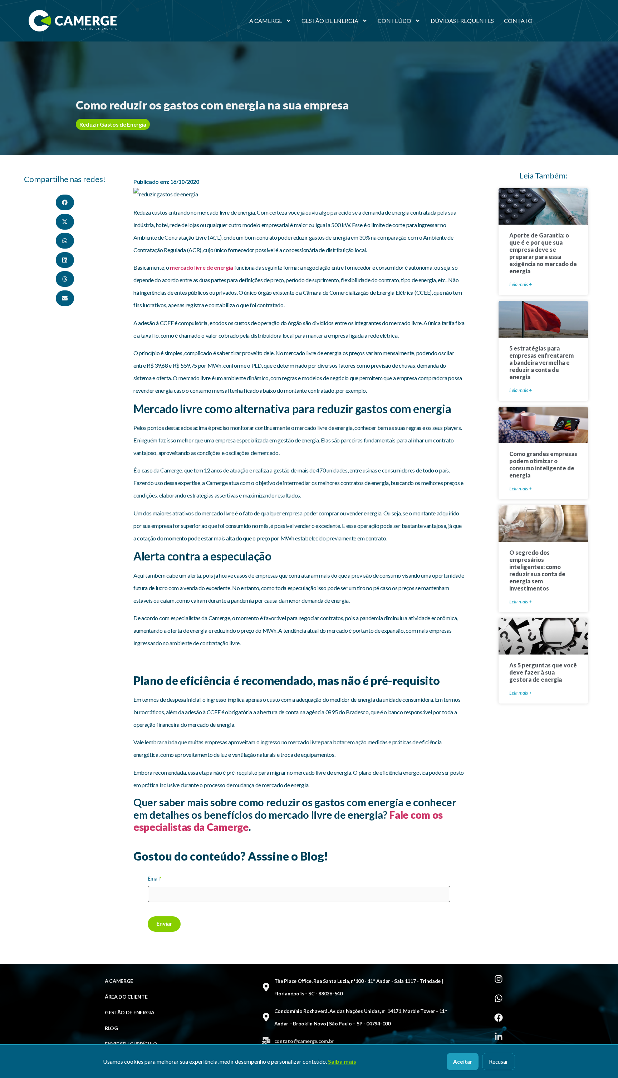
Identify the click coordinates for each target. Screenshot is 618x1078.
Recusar (498, 1061)
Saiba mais (342, 1061)
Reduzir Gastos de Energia (113, 124)
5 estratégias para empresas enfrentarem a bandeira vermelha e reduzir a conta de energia (541, 362)
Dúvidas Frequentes (462, 20)
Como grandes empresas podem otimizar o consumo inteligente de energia (543, 464)
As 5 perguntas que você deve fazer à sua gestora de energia (543, 672)
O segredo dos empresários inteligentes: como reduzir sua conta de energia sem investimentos (537, 570)
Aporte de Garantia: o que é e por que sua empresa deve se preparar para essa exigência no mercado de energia (543, 253)
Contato (518, 20)
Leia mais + (520, 284)
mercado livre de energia (201, 267)
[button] (65, 202)
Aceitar (462, 1061)
